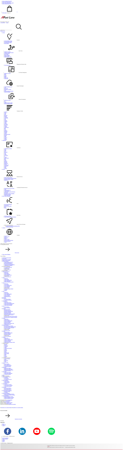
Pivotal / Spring (6, 353)
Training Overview (7, 358)
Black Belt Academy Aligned (8, 288)
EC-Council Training (7, 299)
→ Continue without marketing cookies (69, 447)
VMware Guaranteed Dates (8, 339)
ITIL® (5, 75)
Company (3, 227)
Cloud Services (6, 382)
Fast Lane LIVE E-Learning (6, 259)
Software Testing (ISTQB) (8, 103)
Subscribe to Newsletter (7, 206)
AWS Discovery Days (7, 276)
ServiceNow (6, 165)
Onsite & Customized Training (9, 52)
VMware (5, 139)
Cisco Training (6, 284)
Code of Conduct (6, 239)
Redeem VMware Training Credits (9, 342)
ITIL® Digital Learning (7, 365)
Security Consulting (7, 307)
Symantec (5, 137)
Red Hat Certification (7, 333)
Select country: (4, 12)
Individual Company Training (8, 179)
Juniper (5, 160)
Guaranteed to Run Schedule (6, 257)
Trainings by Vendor (7, 51)
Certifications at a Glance (8, 148)
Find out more (17, 252)
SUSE (5, 167)
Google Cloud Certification (8, 304)
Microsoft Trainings (7, 309)
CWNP (5, 122)
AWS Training (6, 273)
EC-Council (6, 124)
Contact (7, 22)
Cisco (5, 118)
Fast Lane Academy (5, 261)
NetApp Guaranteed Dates (8, 320)
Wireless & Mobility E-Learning (9, 397)
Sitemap (3, 440)
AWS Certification (7, 274)
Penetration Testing (7, 330)
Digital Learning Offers (7, 56)
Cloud (5, 87)
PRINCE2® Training (7, 368)
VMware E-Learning (7, 341)
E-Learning (6, 392)
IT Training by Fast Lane (8, 267)
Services (3, 169)
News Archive (6, 205)
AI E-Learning (6, 378)
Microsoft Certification (7, 312)
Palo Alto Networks (7, 134)
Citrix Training (6, 293)
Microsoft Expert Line (7, 310)
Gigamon (5, 126)
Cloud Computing (5, 380)
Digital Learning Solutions (8, 177)
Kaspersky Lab (6, 352)
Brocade (5, 116)
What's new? (6, 272)
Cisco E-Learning (7, 287)
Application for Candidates (8, 265)
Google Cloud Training (7, 302)
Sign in (3, 441)
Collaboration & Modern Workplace (9, 191)
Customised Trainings (7, 366)
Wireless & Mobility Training (8, 396)
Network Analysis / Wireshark (8, 91)
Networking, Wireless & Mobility (9, 193)
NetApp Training (6, 319)
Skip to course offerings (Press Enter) (8, 2)
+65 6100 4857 (2, 22)
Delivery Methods (7, 55)
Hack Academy (6, 43)
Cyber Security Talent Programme (9, 264)
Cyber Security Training (8, 384)
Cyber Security (4, 383)
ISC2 (5, 129)
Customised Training (9, 402)
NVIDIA (5, 132)
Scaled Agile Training (7, 372)
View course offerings (6, 254)
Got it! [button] (48, 446)
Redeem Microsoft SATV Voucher (9, 313)
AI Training (6, 377)
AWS (5, 114)
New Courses (6, 54)
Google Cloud (6, 127)
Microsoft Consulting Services (8, 314)
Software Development (6, 393)
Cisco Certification (7, 286)
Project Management (7, 65)
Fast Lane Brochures (7, 241)
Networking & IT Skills (7, 42)
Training (3, 32)
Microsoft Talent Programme (8, 263)
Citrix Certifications (7, 294)
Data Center (6, 88)
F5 (4, 156)
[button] (9, 12)
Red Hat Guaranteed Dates (8, 332)
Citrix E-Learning (7, 295)
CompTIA (5, 121)
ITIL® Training (6, 363)
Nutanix (5, 133)
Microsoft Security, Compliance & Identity (10, 317)
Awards (5, 236)
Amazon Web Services (6, 271)
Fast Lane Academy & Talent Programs (10, 178)
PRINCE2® (6, 77)
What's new (6, 278)
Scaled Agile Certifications (8, 373)
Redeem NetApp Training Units (9, 323)
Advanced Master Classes (8, 40)
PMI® (5, 76)
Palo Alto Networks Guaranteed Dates (10, 326)
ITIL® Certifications (7, 364)
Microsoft (5, 131)
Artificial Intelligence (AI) (8, 86)
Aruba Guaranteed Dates (8, 280)
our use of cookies (72, 445)
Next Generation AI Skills (8, 41)
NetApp (3, 318)
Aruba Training (6, 279)
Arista (5, 112)
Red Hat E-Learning (7, 334)
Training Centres (8, 403)
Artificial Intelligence (7, 190)
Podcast (5, 207)
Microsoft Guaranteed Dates (8, 311)
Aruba (5, 113)
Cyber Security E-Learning (8, 385)
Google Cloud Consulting (8, 305)
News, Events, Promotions (6, 196)
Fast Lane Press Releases (8, 204)
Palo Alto (5, 162)
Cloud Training (6, 381)
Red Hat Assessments (7, 336)
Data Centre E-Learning (8, 388)
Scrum (5, 361)
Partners (5, 238)
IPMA (5, 74)
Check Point (6, 345)
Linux (5, 90)
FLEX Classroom (6, 401)
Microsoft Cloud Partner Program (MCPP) (10, 316)
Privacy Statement (5, 438)
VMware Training (7, 338)
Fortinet (5, 125)
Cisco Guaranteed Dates (8, 285)
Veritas (5, 138)
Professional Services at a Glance (9, 188)
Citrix (5, 119)
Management (6, 237)
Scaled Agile (6, 78)
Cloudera (5, 120)
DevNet (5, 290)
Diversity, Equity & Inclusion (8, 240)
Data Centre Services (7, 389)
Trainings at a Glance (7, 73)
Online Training (8, 400)
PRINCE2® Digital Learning (8, 369)
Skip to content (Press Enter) (6, 3)
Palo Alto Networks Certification (9, 327)
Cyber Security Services (8, 386)
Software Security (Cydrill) (8, 102)
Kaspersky (5, 130)
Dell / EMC (4, 297)
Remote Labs (6, 180)
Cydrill (5, 123)
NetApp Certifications (7, 321)
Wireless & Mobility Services (8, 398)
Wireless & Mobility (5, 395)
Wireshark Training (7, 391)
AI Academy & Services (8, 379)
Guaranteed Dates (7, 53)
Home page (4, 424)
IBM (5, 128)
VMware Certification (7, 340)
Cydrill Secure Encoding (8, 348)
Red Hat (5, 135)
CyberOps (5, 289)
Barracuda (5, 115)
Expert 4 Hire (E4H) (7, 195)
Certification (4, 140)
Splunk (5, 166)
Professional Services (7, 269)
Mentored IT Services (7, 194)
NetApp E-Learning (7, 322)
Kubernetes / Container (7, 89)
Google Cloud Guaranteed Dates (9, 303)
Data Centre (4, 387)
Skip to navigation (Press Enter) (7, 1)
